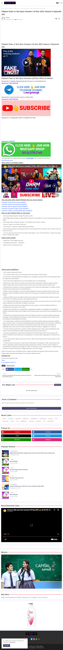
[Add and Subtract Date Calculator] (5, 470)
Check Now (12, 642)
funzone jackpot (43, 418)
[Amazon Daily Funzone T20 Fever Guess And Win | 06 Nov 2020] (5, 486)
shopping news (24, 421)
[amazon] (39, 639)
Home (3, 8)
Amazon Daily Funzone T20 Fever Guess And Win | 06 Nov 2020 (27, 486)
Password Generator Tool (17, 478)
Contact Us (32, 646)
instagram (48, 439)
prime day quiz (5, 421)
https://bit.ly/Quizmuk (7, 160)
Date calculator (14, 494)
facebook (48, 432)
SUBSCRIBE (30, 158)
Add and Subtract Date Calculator (19, 469)
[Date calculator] (5, 495)
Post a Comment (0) (31, 408)
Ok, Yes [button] (7, 645)
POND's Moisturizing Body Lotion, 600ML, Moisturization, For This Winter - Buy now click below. (24, 597)
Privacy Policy (39, 646)
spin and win (31, 421)
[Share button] (31, 369)
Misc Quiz (51, 418)
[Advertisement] (31, 32)
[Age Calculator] (5, 461)
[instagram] (34, 639)
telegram (47, 435)
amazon (4, 418)
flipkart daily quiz (9, 8)
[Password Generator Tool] (5, 478)
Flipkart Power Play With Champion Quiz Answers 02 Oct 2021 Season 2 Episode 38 (32, 453)
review (12, 421)
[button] (57, 3)
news (56, 418)
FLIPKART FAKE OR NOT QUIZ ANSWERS (14, 202)
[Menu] (2, 2)
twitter (17, 435)
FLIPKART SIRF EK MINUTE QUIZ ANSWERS (15, 206)
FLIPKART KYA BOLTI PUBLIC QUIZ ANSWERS (15, 208)
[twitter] (29, 639)
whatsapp (17, 439)
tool (44, 421)
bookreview (18, 418)
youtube (17, 432)
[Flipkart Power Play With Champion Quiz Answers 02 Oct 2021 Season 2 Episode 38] (5, 453)
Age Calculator (14, 461)
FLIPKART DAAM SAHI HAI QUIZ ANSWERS (14, 204)
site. (17, 358)
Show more (57, 384)
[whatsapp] (36, 639)
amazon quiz (11, 418)
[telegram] (31, 639)
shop (17, 421)
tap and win (39, 421)
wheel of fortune (51, 421)
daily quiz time (26, 418)
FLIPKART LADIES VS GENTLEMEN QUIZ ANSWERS (17, 210)
